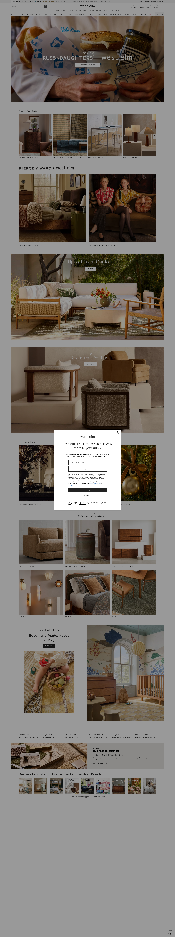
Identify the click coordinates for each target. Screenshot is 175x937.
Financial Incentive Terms (77, 502)
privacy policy (82, 504)
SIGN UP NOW (87, 490)
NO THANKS (87, 495)
